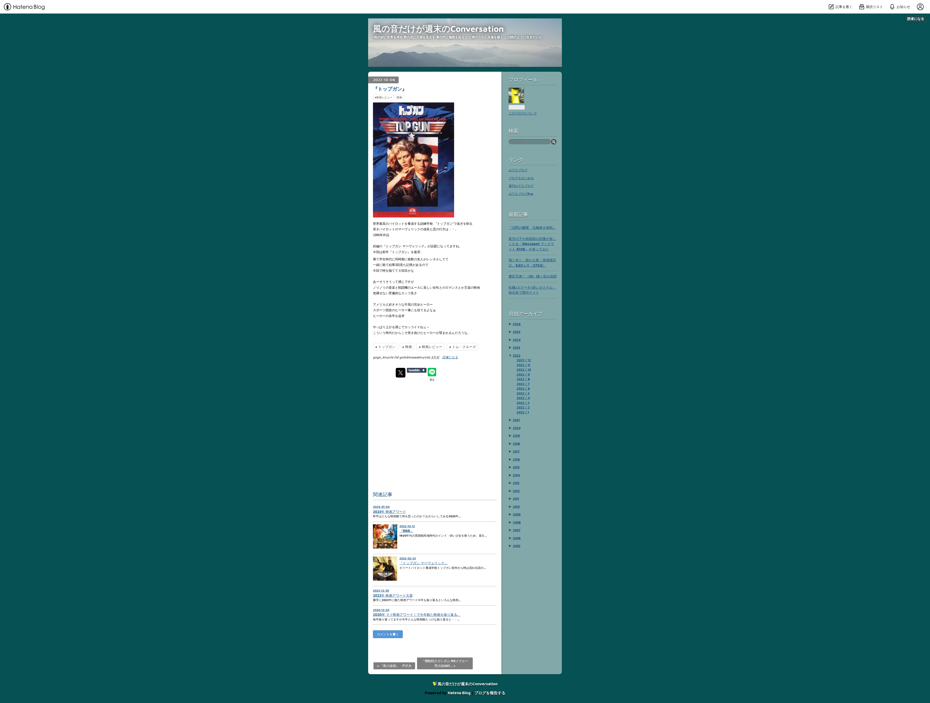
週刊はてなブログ (521, 186)
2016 (516, 459)
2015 (516, 467)
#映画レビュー (383, 97)
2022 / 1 (523, 412)
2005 (516, 546)
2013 (516, 483)
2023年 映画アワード (389, 512)
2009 (517, 514)
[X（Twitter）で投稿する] (400, 373)
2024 (517, 340)
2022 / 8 (523, 379)
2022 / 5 (523, 393)
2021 (516, 420)
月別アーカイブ (525, 314)
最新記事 (518, 214)
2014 (516, 475)
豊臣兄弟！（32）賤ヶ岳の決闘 (533, 276)
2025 (516, 332)
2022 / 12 (524, 360)
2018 (516, 444)
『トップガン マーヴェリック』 (423, 563)
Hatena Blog (459, 693)
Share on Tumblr (416, 370)
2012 (516, 491)
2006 (517, 538)
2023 (516, 347)
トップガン (445, 223)
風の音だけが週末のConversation (438, 28)
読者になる (915, 18)
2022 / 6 (523, 388)
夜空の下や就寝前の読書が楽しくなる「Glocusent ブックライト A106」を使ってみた (532, 244)
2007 (516, 530)
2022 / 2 (523, 407)
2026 (517, 324)
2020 (516, 428)
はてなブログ (518, 170)
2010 (516, 507)
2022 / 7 (523, 384)
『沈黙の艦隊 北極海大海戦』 (532, 227)
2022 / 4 (523, 398)
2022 (516, 355)
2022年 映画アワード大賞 (393, 595)
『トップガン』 (390, 89)
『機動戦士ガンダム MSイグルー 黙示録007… (445, 663)
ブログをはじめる (521, 178)
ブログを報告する (489, 693)
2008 (517, 522)
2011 (516, 499)
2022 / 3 (523, 403)
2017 (516, 451)
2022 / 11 (523, 365)
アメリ (377, 304)
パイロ (393, 223)
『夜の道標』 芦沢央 (394, 666)
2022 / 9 (523, 374)
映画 (399, 97)
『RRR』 (406, 531)
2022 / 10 (524, 369)
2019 (516, 436)
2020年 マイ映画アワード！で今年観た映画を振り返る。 (417, 614)
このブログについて (523, 113)
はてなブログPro (521, 194)
